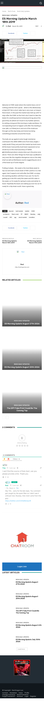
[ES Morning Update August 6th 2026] (8, 625)
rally (38, 214)
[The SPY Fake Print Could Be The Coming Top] (22, 391)
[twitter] (24, 270)
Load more (21, 649)
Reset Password (22, 694)
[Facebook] (4, 687)
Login (26, 696)
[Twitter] (9, 687)
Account (20, 696)
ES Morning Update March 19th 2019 (34, 241)
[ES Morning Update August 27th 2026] (22, 305)
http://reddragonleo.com (22, 267)
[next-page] (7, 417)
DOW (33, 211)
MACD (26, 214)
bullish (27, 211)
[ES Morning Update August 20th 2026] (22, 348)
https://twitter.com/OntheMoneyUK (18, 501)
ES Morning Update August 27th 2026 (22, 324)
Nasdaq (32, 214)
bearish (11, 211)
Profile (27, 693)
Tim (17, 488)
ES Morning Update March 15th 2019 (9, 241)
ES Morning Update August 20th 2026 (22, 367)
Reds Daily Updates (23, 11)
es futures (6, 214)
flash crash (15, 214)
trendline (32, 217)
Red (9, 26)
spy (15, 217)
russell (5, 217)
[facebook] (20, 270)
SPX (11, 217)
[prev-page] (3, 417)
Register (33, 696)
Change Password (8, 694)
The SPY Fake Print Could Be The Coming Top (22, 409)
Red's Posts (11, 11)
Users (21, 693)
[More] (32, 33)
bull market (19, 211)
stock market (23, 217)
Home (4, 11)
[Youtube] (14, 687)
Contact (5, 693)
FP (21, 214)
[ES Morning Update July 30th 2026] (8, 639)
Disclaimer (13, 693)
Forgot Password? (8, 696)
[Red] (4, 26)
